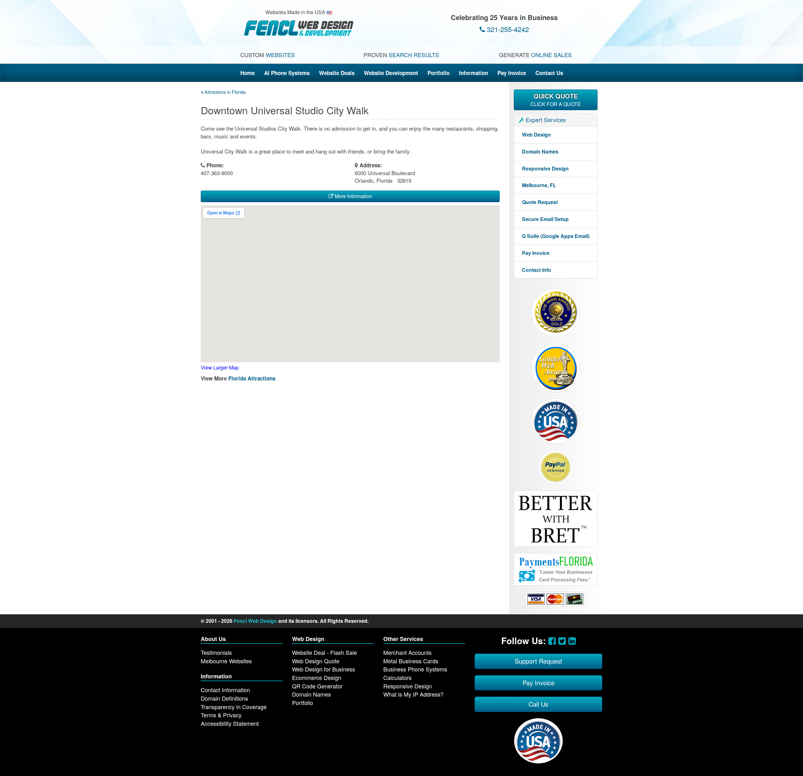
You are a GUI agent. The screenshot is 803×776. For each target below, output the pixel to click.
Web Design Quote (315, 661)
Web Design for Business (323, 669)
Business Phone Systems (415, 669)
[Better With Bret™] (556, 518)
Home (247, 73)
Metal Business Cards (410, 661)
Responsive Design (545, 168)
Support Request (538, 661)
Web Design (536, 134)
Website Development (391, 73)
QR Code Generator (317, 686)
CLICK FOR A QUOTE (555, 99)
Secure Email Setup (545, 219)
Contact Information (225, 690)
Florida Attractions (251, 378)
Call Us (538, 704)
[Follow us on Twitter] (562, 640)
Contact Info (536, 269)
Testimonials (216, 652)
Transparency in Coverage (234, 707)
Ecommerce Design (316, 677)
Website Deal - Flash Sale (324, 652)
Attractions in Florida (224, 92)
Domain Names (540, 151)
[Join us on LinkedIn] (572, 640)
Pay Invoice (511, 73)
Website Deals (336, 73)
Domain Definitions (224, 698)
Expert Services (545, 120)
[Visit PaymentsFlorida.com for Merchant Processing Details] (556, 568)
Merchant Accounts (407, 652)
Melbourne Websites (226, 661)
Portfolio (438, 73)
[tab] (556, 120)
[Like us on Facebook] (552, 640)
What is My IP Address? (413, 694)
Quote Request (540, 202)
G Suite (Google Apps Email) (555, 236)
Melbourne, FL (539, 185)
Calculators (397, 677)
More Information (352, 196)
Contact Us (549, 73)
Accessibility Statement (230, 723)
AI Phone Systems (287, 73)
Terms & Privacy (221, 715)
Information (473, 73)
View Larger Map (220, 367)
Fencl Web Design (255, 620)
